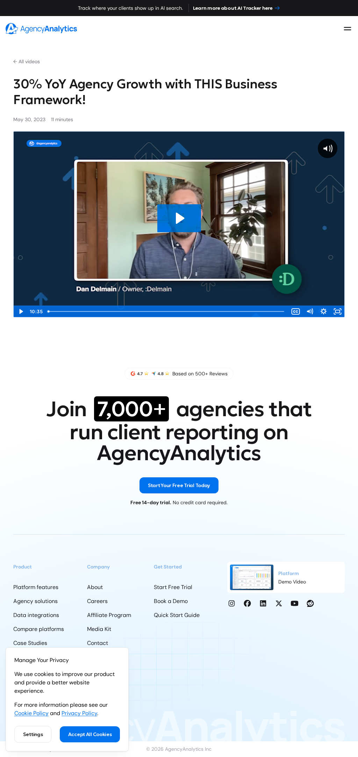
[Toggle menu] (347, 29)
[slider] (166, 311)
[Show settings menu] (324, 311)
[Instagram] (231, 603)
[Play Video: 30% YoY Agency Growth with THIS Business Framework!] (179, 218)
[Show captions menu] (296, 311)
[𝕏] (278, 603)
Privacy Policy (79, 713)
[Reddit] (310, 603)
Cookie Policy (31, 713)
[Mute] (310, 311)
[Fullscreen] (338, 311)
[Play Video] (20, 311)
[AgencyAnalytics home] (41, 28)
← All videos (26, 61)
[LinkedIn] (263, 603)
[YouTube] (294, 603)
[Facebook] (247, 603)
